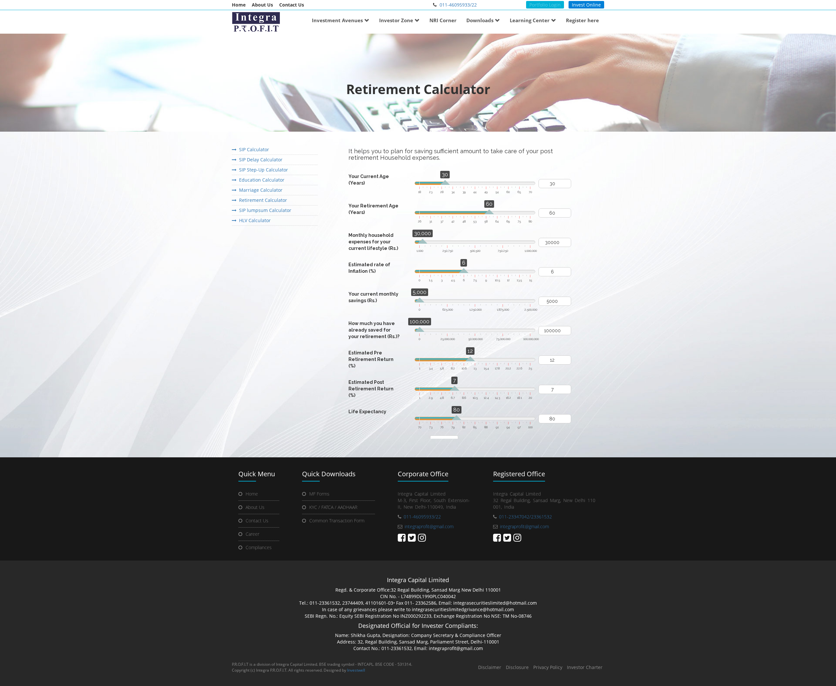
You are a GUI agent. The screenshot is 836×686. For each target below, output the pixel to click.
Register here (582, 20)
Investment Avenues (337, 20)
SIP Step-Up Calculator (262, 170)
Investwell (356, 670)
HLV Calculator (253, 220)
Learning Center (530, 20)
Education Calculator (260, 180)
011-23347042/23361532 (525, 517)
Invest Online (586, 5)
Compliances (259, 547)
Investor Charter (585, 667)
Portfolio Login (545, 5)
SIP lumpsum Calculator (263, 210)
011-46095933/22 (458, 5)
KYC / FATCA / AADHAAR (333, 507)
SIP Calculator (252, 149)
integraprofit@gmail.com (429, 526)
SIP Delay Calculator (259, 159)
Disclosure (517, 667)
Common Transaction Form (336, 520)
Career (252, 534)
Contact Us (291, 5)
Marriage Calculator (259, 190)
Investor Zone (396, 20)
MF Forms (319, 494)
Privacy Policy (547, 667)
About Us (262, 5)
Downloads (479, 20)
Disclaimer (489, 667)
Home (239, 5)
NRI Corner (443, 20)
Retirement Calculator (261, 200)
